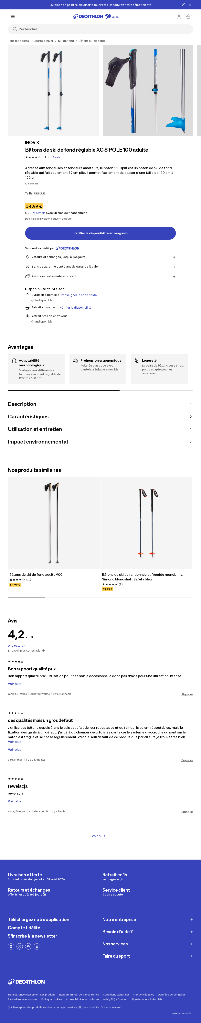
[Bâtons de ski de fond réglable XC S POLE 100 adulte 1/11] (53, 90)
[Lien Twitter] (19, 946)
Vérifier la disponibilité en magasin (100, 233)
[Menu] (12, 16)
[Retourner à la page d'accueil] (95, 16)
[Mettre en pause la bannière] (184, 5)
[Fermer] (190, 5)
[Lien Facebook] (11, 946)
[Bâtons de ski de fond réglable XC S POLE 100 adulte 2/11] (148, 90)
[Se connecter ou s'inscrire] (179, 16)
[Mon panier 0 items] (188, 16)
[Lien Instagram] (37, 946)
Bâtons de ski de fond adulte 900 (35, 575)
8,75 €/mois (37, 212)
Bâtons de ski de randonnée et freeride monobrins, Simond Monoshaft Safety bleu (143, 577)
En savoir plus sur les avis (24, 650)
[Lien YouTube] (28, 946)
